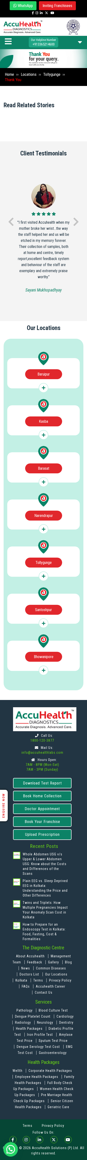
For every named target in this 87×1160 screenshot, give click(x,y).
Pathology (25, 1010)
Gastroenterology (53, 1053)
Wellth (17, 1071)
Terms (38, 980)
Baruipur (43, 374)
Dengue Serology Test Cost (38, 1047)
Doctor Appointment (42, 809)
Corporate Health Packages (50, 1071)
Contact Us (43, 992)
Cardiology (65, 1016)
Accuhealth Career (50, 986)
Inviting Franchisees (57, 5)
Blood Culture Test (53, 1010)
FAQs (26, 986)
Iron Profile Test (40, 1035)
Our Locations (56, 974)
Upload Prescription (42, 834)
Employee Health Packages (37, 1077)
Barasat (43, 468)
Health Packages (29, 1028)
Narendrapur (43, 515)
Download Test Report (42, 783)
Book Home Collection (42, 796)
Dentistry (66, 1022)
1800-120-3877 (42, 740)
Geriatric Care (58, 1107)
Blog (68, 962)
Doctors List (30, 974)
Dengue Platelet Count (33, 1016)
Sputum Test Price (53, 1041)
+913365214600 (44, 44)
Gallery (54, 962)
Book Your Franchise (42, 821)
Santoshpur (43, 609)
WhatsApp (25, 5)
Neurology (45, 1022)
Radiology (23, 1022)
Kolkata (21, 980)
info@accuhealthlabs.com (42, 752)
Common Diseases (51, 968)
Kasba (43, 421)
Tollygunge (44, 562)
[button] (10, 1149)
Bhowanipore (43, 656)
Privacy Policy (60, 980)
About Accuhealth (30, 956)
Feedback (35, 962)
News (26, 968)
